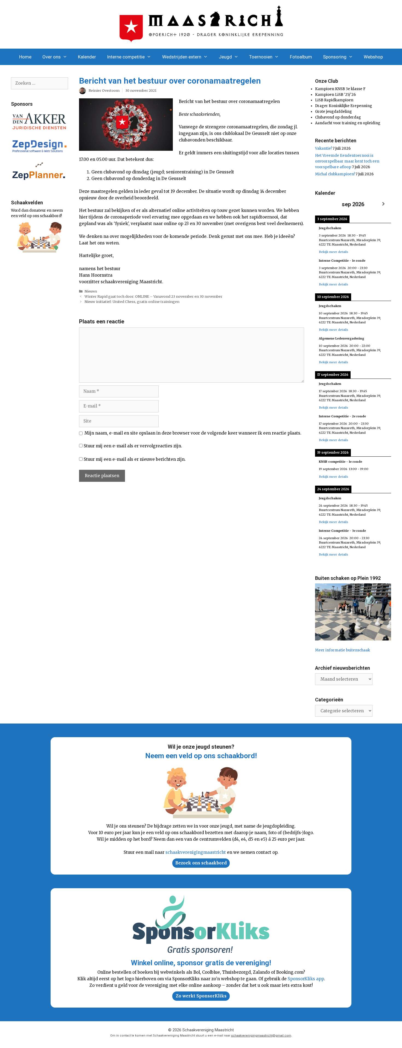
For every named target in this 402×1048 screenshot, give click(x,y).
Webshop (373, 57)
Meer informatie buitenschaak (342, 650)
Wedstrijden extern (181, 57)
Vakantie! (323, 148)
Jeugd (225, 57)
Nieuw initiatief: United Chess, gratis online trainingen (132, 301)
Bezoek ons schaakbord (201, 863)
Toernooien (260, 57)
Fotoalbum (301, 57)
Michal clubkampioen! (335, 174)
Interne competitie (126, 57)
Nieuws (91, 291)
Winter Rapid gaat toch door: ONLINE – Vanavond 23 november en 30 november (153, 296)
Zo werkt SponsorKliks (201, 996)
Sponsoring (334, 57)
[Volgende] (383, 204)
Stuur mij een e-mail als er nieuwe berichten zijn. (135, 459)
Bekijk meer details (333, 252)
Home (25, 57)
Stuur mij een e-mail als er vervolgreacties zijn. (133, 445)
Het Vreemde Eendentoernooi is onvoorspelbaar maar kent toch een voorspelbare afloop (347, 161)
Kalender (87, 57)
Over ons (51, 57)
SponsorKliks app (306, 978)
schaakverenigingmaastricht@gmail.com (261, 1035)
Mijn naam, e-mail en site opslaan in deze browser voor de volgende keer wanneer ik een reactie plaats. (193, 433)
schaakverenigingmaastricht (195, 852)
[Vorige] (322, 204)
